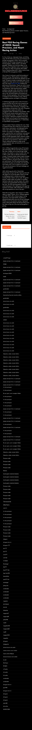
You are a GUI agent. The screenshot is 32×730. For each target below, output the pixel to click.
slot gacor (5, 641)
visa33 (4, 623)
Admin (5, 53)
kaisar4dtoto (6, 576)
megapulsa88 (6, 629)
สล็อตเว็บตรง (6, 505)
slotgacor (5, 539)
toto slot (5, 607)
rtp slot (4, 660)
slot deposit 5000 (7, 273)
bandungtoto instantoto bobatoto (11, 474)
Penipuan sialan (7, 458)
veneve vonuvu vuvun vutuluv (10, 650)
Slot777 (5, 567)
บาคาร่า (5, 508)
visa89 (4, 632)
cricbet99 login (6, 258)
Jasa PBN (5, 687)
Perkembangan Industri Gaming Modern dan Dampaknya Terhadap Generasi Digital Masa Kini (16, 241)
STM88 (4, 264)
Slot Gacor (5, 663)
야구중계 (5, 561)
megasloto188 (6, 626)
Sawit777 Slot (6, 570)
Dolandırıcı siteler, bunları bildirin (11, 354)
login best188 (6, 573)
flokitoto (5, 471)
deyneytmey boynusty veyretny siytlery (12, 295)
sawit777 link (6, 579)
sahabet (5, 320)
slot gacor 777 (6, 545)
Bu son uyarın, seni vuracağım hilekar (12, 393)
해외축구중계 (6, 709)
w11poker (5, 669)
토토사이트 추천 (15, 83)
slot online (5, 706)
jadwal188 (5, 619)
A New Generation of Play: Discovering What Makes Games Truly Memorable (16, 232)
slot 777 (5, 548)
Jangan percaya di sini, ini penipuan (11, 261)
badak (4, 276)
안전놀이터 (6, 644)
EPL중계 (5, 666)
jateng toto (5, 585)
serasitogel (5, 582)
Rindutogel (5, 564)
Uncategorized (6, 38)
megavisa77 (6, 613)
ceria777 (5, 554)
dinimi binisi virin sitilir (8, 301)
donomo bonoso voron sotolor (10, 657)
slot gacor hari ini (7, 542)
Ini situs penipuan (7, 387)
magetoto (5, 601)
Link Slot (5, 558)
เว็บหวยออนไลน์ (7, 502)
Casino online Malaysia (8, 653)
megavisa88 (6, 616)
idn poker (5, 672)
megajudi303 (6, 635)
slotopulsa (5, 610)
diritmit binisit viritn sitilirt (9, 647)
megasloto (5, 638)
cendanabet (6, 588)
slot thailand (6, 604)
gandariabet (6, 289)
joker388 (5, 703)
